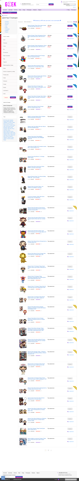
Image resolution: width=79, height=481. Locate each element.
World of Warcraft (7, 131)
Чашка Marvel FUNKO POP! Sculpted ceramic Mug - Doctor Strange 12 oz (37, 147)
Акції (20, 9)
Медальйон (13, 134)
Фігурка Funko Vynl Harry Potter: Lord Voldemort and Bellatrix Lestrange (35, 187)
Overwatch (5, 128)
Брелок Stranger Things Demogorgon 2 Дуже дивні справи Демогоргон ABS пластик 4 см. (37, 46)
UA (75, 7)
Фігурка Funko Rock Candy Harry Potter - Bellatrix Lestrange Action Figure (36, 167)
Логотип (11, 131)
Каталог (9, 12)
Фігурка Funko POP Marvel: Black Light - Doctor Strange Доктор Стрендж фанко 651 (37, 231)
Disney (5, 123)
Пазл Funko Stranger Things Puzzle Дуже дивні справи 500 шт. (36, 429)
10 (40, 129)
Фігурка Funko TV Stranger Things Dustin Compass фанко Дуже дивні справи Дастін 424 (37, 267)
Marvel (12, 126)
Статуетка (9, 138)
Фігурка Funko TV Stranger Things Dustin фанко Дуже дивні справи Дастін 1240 (36, 364)
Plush (13, 128)
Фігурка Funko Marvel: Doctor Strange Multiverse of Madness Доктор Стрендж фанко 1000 (36, 319)
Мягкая (7, 136)
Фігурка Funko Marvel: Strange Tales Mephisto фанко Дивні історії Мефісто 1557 (37, 86)
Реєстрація (73, 9)
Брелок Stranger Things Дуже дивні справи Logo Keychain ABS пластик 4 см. (37, 26)
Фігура (11, 123)
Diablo (13, 122)
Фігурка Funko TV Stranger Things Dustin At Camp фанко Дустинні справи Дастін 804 (37, 287)
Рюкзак (5, 121)
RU (73, 7)
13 (40, 58)
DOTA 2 (10, 122)
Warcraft (5, 132)
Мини (4, 136)
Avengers (11, 120)
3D (4, 120)
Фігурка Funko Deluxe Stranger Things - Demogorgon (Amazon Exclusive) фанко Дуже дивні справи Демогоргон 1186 (36, 329)
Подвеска (5, 137)
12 (40, 189)
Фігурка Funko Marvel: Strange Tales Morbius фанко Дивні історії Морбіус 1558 (37, 76)
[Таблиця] (76, 22)
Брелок (9, 126)
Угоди (24, 9)
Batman (8, 121)
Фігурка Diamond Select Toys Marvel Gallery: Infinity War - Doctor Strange (37, 177)
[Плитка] (74, 22)
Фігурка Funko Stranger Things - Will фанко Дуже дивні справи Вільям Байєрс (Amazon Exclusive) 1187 (37, 352)
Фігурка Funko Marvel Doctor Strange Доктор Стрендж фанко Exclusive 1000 (37, 388)
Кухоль (9, 134)
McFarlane (5, 127)
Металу (9, 127)
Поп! (11, 128)
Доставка (10, 9)
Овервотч (11, 136)
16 (40, 140)
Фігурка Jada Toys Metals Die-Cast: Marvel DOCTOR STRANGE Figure (37, 127)
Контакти (5, 9)
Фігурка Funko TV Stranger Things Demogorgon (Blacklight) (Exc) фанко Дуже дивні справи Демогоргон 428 (37, 277)
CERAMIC (5, 122)
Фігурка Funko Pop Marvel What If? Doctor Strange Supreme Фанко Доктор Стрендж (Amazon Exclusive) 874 (36, 340)
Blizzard (11, 121)
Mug (12, 127)
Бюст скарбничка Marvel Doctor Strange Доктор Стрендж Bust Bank (36, 56)
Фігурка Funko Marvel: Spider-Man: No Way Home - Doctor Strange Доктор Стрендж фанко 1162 (37, 409)
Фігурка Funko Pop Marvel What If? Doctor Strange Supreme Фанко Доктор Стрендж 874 (36, 218)
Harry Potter (6, 126)
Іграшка (5, 138)
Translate (74, 5)
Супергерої (5, 15)
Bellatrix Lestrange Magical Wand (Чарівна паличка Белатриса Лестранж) (36, 117)
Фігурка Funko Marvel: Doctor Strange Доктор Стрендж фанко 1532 (35, 107)
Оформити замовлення (71, 479)
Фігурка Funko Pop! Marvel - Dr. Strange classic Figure (36, 157)
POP (8, 128)
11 (40, 159)
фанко (12, 138)
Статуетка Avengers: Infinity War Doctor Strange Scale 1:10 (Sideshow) (36, 197)
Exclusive (8, 123)
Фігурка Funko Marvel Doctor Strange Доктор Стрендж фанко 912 (37, 242)
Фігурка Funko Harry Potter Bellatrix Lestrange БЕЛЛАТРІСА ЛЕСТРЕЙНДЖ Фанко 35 (36, 137)
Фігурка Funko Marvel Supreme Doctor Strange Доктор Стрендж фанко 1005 (36, 66)
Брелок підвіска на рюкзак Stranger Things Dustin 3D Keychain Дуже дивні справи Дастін (37, 439)
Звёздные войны (7, 133)
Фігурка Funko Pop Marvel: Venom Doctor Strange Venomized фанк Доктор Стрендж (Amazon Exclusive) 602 (37, 208)
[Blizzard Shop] (10, 4)
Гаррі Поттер (12, 132)
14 (40, 179)
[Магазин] (2, 15)
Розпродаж (29, 9)
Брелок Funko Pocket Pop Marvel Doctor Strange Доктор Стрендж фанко (36, 398)
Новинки (35, 9)
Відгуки (39, 9)
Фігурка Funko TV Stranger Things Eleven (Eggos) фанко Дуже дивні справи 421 (36, 297)
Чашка (12, 137)
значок (11, 133)
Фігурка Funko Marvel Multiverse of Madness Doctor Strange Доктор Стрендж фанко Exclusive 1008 (37, 419)
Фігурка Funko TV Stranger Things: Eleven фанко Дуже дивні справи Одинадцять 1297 (37, 378)
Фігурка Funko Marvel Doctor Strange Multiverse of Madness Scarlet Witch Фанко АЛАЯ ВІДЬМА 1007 (37, 307)
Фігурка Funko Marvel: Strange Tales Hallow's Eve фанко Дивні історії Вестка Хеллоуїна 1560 (37, 97)
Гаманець (5, 134)
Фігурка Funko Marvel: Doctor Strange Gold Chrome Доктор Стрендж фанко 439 (36, 254)
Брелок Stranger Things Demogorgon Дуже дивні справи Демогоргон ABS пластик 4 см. (37, 36)
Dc (8, 122)
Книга (14, 133)
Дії (8, 120)
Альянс (6, 120)
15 (41, 211)
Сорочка (9, 137)
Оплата (15, 9)
